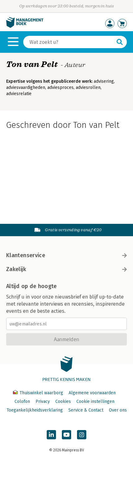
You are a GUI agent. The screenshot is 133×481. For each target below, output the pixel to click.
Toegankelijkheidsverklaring (34, 410)
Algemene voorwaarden (92, 392)
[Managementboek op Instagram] (81, 434)
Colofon (22, 401)
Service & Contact (85, 410)
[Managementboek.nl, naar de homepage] (24, 26)
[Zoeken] (119, 42)
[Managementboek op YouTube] (66, 434)
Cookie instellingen (95, 401)
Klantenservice (25, 255)
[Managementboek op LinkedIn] (51, 434)
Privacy (43, 401)
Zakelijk (16, 269)
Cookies (63, 401)
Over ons (118, 410)
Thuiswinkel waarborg (41, 392)
